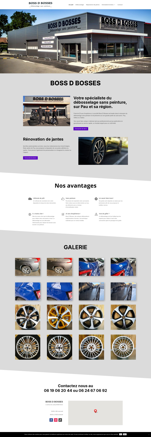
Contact (120, 4)
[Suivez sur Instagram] (55, 420)
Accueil (71, 4)
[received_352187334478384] (27, 300)
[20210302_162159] (27, 275)
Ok (120, 434)
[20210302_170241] (59, 275)
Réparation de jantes (93, 4)
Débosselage (80, 4)
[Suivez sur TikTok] (60, 420)
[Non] (149, 434)
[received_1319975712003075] (59, 300)
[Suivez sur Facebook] (51, 420)
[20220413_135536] (123, 275)
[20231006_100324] (91, 300)
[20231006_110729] (123, 300)
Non (125, 434)
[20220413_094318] (91, 275)
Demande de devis (108, 4)
